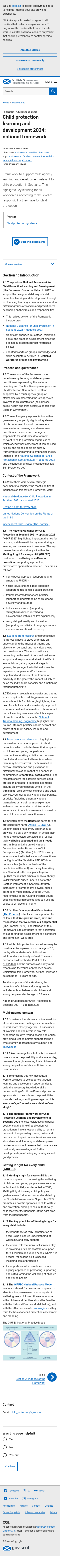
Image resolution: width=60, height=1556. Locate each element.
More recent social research (23, 739)
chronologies (39, 1308)
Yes (11, 1439)
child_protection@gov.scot (26, 1412)
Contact (36, 1505)
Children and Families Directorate (32, 152)
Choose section (13, 264)
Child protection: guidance (22, 223)
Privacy (53, 1512)
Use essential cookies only (30, 60)
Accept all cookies (30, 50)
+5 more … (27, 160)
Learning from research (20, 635)
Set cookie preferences (30, 68)
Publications (18, 102)
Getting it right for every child (19, 507)
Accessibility (9, 1505)
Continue (10, 1466)
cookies (16, 5)
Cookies (49, 1505)
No (11, 1447)
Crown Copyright (11, 1512)
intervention (9, 1046)
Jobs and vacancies (35, 1512)
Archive (24, 1505)
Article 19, (38, 824)
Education (15, 160)
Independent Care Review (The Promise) (26, 524)
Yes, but (13, 1455)
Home (6, 102)
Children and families (20, 156)
